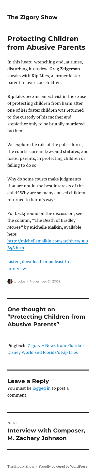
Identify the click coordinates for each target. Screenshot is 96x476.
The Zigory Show (32, 17)
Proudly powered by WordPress (63, 466)
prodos (19, 281)
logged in (41, 388)
